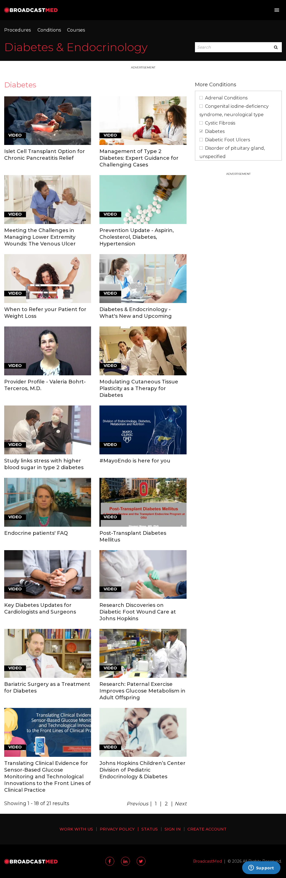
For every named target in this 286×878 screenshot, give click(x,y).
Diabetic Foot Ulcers (227, 139)
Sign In (173, 829)
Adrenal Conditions (226, 98)
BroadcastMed (207, 861)
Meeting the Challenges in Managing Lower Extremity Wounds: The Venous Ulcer (40, 237)
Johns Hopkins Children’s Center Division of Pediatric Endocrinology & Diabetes (142, 770)
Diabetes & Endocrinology (75, 47)
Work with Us (76, 829)
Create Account (207, 829)
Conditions (49, 30)
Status (149, 829)
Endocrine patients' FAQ (36, 533)
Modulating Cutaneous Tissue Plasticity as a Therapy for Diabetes (138, 388)
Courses (76, 30)
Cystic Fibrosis (220, 123)
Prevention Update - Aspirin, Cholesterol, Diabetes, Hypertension (136, 237)
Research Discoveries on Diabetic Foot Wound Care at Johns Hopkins (137, 612)
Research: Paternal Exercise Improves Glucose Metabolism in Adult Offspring (142, 691)
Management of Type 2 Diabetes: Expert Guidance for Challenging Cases (138, 158)
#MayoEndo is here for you (134, 461)
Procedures (17, 30)
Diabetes (215, 131)
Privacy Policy (117, 829)
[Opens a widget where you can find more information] (261, 868)
